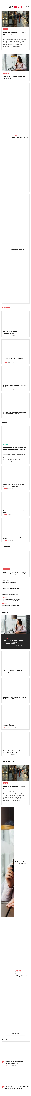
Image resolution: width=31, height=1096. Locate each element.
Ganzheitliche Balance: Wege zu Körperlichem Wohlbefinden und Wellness (15, 698)
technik (4, 1039)
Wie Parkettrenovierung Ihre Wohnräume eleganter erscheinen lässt (10, 606)
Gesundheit (5, 612)
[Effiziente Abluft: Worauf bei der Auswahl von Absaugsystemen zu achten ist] (15, 401)
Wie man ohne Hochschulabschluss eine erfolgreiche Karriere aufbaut (14, 449)
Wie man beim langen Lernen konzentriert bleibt (14, 511)
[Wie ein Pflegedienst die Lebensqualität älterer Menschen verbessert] (15, 713)
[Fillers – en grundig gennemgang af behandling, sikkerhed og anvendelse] (15, 659)
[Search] (29, 6)
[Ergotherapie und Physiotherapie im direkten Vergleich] (6, 137)
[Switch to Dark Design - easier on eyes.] (26, 6)
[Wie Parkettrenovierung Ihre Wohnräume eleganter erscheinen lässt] (26, 605)
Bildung (4, 422)
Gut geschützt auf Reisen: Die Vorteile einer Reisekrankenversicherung (14, 751)
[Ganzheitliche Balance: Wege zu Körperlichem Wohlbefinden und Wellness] (15, 686)
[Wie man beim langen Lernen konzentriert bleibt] (15, 500)
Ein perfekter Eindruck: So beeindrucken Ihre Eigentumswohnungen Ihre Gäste (10, 593)
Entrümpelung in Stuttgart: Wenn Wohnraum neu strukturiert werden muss (15, 359)
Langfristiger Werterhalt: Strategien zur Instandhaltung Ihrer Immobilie (14, 573)
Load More (15, 1033)
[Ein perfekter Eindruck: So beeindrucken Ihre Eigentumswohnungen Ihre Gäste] (26, 592)
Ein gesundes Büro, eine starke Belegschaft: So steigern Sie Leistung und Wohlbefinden (11, 600)
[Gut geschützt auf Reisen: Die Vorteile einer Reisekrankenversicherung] (15, 740)
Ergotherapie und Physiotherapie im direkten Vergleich (19, 138)
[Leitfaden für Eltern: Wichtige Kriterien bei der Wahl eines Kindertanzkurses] (26, 580)
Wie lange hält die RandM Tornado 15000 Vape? (14, 77)
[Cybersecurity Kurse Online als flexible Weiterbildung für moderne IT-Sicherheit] (6, 249)
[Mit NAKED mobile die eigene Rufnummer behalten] (15, 19)
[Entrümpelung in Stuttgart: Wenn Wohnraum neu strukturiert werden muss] (15, 348)
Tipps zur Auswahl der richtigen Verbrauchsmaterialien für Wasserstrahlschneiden (11, 331)
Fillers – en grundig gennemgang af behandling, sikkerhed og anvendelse (13, 671)
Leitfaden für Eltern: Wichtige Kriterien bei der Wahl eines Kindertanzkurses (11, 581)
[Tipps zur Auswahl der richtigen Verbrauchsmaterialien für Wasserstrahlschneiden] (15, 319)
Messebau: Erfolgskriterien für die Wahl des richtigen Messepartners (14, 386)
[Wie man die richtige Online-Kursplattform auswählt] (15, 526)
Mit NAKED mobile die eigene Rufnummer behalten (14, 33)
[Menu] (2, 6)
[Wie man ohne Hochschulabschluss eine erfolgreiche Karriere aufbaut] (15, 434)
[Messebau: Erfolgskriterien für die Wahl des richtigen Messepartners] (15, 374)
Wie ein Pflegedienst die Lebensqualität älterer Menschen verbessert (15, 725)
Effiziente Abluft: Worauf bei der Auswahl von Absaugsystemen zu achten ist (15, 413)
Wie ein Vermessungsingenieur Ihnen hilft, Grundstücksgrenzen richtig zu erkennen (11, 587)
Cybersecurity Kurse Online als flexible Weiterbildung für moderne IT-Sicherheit (19, 249)
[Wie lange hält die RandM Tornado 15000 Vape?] (15, 62)
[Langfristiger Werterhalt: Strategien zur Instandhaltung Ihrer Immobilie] (15, 559)
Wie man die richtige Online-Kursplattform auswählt (14, 538)
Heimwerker (6, 547)
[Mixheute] (15, 7)
